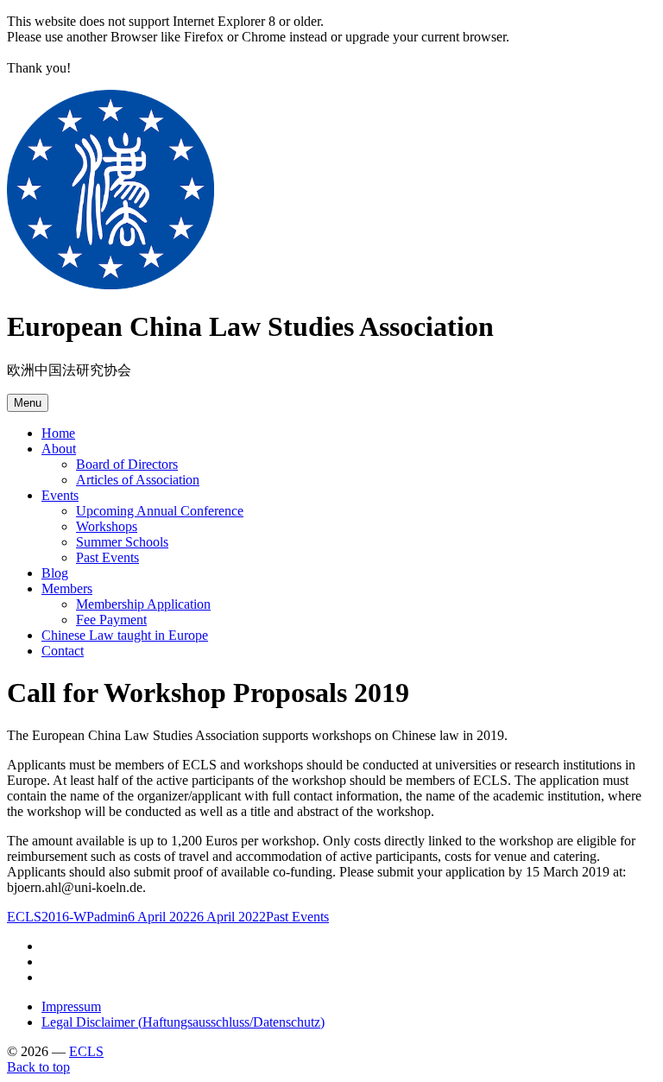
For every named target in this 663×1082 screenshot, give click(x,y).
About (58, 448)
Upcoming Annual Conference (159, 510)
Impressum (71, 1006)
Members (66, 588)
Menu (27, 402)
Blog (54, 573)
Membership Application (143, 604)
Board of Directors (127, 464)
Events (60, 495)
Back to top (38, 1067)
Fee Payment (111, 619)
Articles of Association (137, 479)
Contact (62, 650)
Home (58, 433)
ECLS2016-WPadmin (67, 916)
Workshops (106, 526)
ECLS (86, 1051)
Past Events (107, 557)
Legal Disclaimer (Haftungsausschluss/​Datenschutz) (183, 1022)
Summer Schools (122, 542)
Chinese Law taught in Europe (124, 635)
